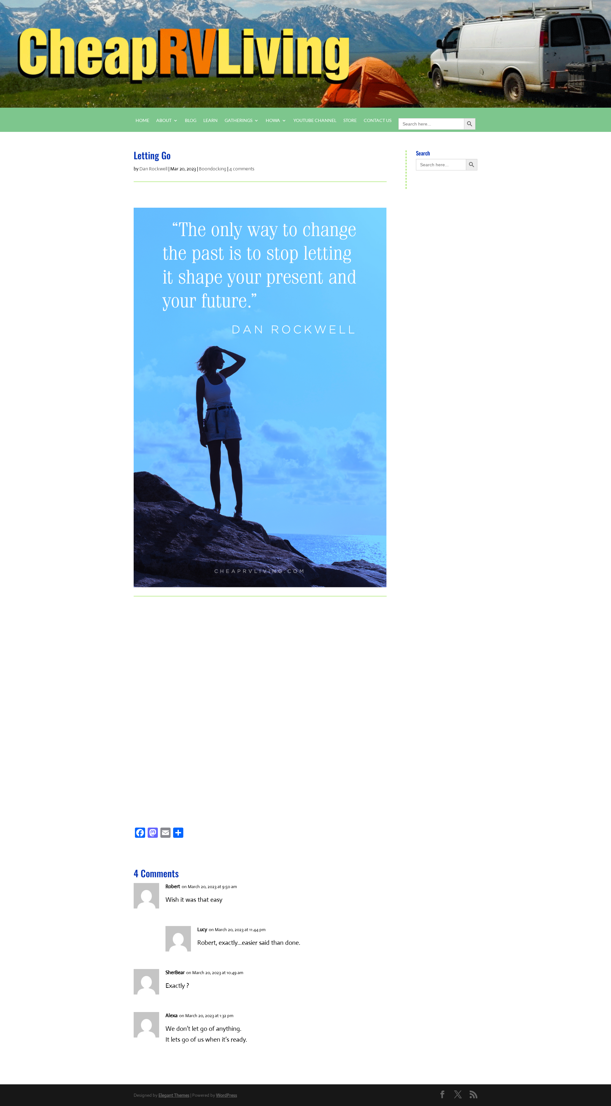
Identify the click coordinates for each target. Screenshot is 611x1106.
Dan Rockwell (153, 169)
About (164, 120)
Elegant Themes (173, 1095)
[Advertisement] (171, 700)
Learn (210, 120)
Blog (190, 120)
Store (350, 120)
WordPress (226, 1095)
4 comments (241, 169)
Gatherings (238, 120)
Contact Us (377, 120)
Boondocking (212, 169)
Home (142, 120)
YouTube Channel (314, 120)
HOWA (273, 120)
